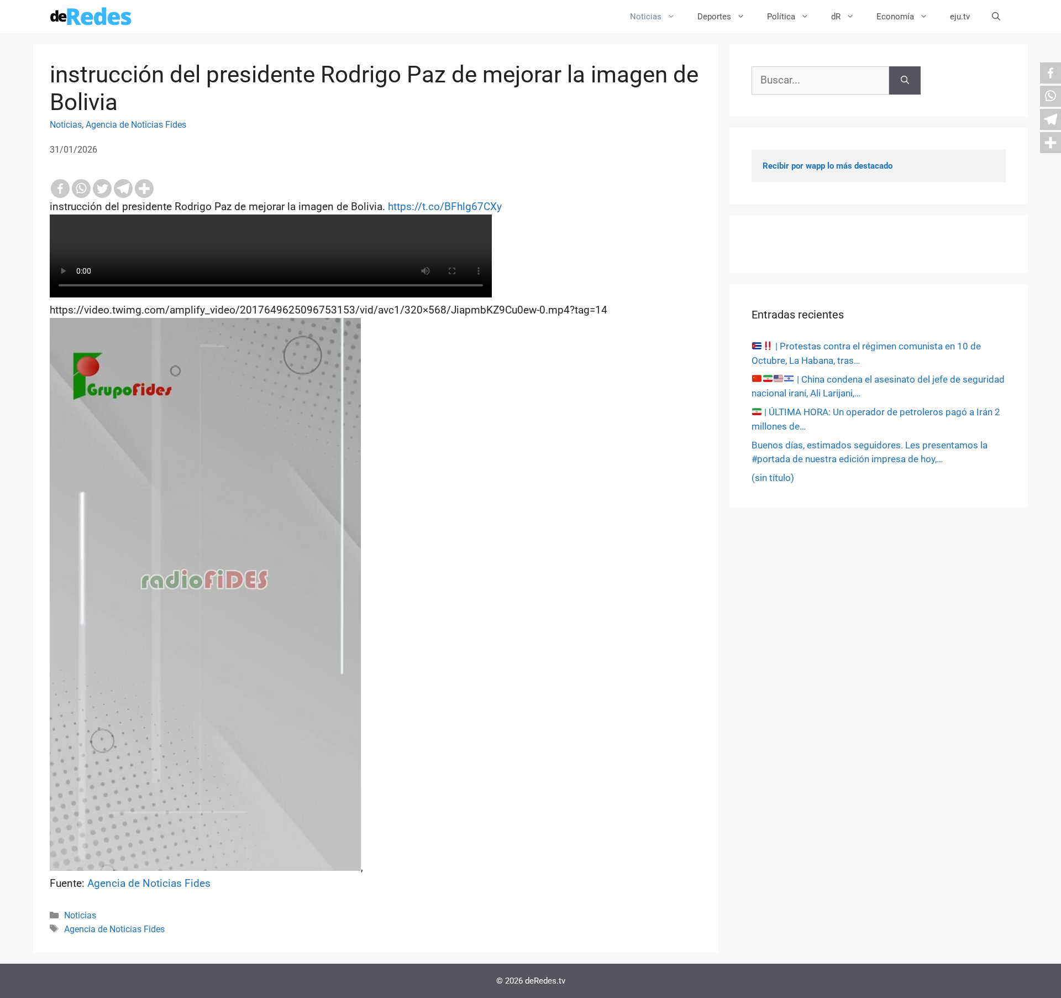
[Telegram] (123, 188)
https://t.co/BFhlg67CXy (445, 206)
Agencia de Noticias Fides (136, 124)
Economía (895, 17)
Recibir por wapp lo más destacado (827, 166)
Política (781, 17)
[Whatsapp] (81, 188)
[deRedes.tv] (91, 16)
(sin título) (773, 477)
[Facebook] (60, 188)
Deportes (714, 17)
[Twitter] (102, 188)
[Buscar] (905, 80)
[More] (144, 188)
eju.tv (960, 17)
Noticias (645, 17)
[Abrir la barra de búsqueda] (996, 16)
